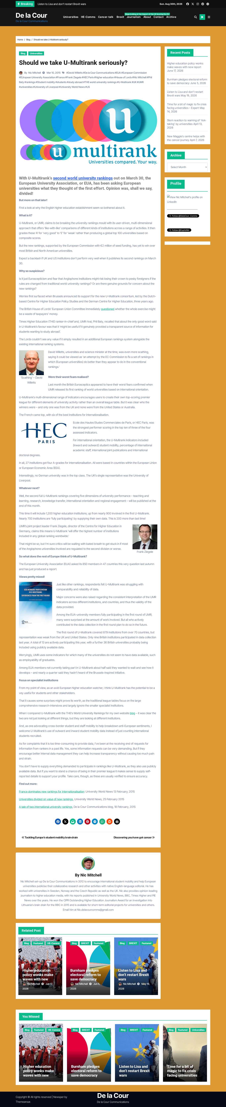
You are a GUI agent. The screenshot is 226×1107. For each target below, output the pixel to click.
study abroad (75, 82)
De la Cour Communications (99, 72)
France (61, 77)
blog (132, 713)
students (61, 82)
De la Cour (31, 15)
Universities (70, 17)
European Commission (135, 72)
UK (134, 82)
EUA (118, 72)
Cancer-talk (105, 17)
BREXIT (85, 943)
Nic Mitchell (34, 72)
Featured (38, 943)
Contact (159, 17)
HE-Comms (88, 17)
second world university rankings (83, 178)
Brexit (120, 16)
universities (27, 86)
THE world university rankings (100, 82)
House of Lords (124, 77)
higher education (105, 77)
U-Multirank (124, 82)
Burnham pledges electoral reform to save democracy (85, 974)
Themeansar (23, 1101)
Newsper (58, 1097)
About (147, 17)
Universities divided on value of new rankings (46, 799)
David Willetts (75, 72)
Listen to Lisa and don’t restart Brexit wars (133, 974)
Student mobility (46, 82)
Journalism (134, 17)
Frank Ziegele (74, 77)
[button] (209, 17)
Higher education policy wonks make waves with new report (38, 977)
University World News (72, 86)
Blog (23, 53)
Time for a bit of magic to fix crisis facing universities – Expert (183, 1073)
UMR (141, 82)
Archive (171, 17)
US (88, 86)
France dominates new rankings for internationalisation (51, 791)
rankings (30, 82)
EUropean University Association (38, 77)
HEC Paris (88, 77)
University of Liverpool (46, 86)
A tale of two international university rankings (45, 806)
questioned (107, 309)
